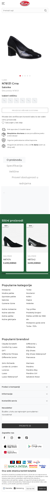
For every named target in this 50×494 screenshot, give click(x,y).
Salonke (6, 87)
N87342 (31, 259)
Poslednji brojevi (33, 313)
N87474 (7, 259)
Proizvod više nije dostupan (25, 110)
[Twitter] (26, 437)
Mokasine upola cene (35, 323)
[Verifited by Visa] (42, 466)
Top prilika (31, 309)
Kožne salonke (8, 313)
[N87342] (37, 238)
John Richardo (8, 363)
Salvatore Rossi (33, 377)
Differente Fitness (10, 354)
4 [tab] (27, 75)
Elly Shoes (30, 351)
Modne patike (8, 293)
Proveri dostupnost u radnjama (25, 180)
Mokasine (6, 290)
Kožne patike (7, 316)
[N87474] (13, 238)
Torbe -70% (31, 326)
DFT (4, 351)
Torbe (28, 290)
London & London (10, 367)
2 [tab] (22, 75)
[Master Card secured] (33, 466)
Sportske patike (9, 297)
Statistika (8, 488)
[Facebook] (4, 437)
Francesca (30, 357)
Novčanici (30, 293)
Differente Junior (9, 357)
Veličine (14, 171)
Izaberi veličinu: (9, 96)
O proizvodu (14, 159)
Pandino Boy (32, 370)
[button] (12, 122)
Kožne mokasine (9, 309)
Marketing (20, 488)
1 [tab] (20, 75)
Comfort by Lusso (9, 347)
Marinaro (30, 363)
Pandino (30, 367)
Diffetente (30, 347)
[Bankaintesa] (16, 466)
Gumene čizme (8, 303)
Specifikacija (14, 165)
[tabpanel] (25, 40)
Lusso (4, 373)
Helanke (30, 303)
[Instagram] (11, 437)
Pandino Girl (31, 373)
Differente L (31, 344)
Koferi (28, 297)
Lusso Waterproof (10, 377)
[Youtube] (19, 437)
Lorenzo (5, 370)
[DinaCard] (36, 462)
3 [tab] (25, 75)
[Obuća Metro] (25, 3)
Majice (29, 300)
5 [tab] (29, 75)
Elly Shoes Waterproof (36, 354)
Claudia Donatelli (9, 344)
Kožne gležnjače (9, 319)
